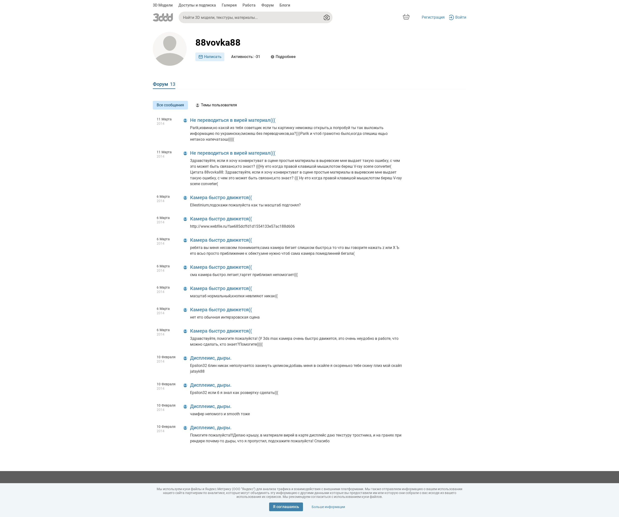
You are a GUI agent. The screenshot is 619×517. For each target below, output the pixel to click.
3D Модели (163, 5)
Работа (249, 5)
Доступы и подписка (197, 5)
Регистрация (433, 17)
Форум (267, 5)
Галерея (229, 5)
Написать (212, 56)
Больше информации (328, 507)
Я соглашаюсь (286, 506)
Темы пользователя (219, 105)
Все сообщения (170, 105)
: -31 (245, 56)
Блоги (285, 5)
